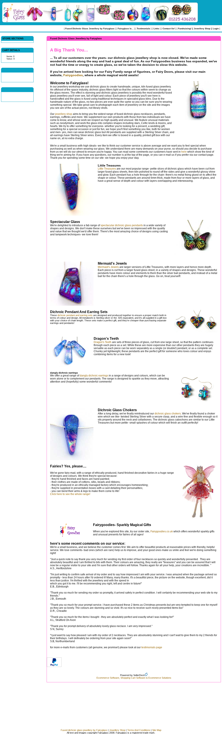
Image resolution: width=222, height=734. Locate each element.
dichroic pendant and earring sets (75, 315)
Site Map (156, 730)
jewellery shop (63, 113)
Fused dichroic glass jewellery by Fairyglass (84, 730)
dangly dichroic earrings (94, 375)
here (184, 151)
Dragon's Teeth (102, 342)
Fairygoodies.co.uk (161, 531)
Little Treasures (107, 168)
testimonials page (151, 647)
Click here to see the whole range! (70, 494)
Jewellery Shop (117, 730)
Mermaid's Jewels (108, 267)
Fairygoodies (73, 75)
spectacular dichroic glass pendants (122, 225)
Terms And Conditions (138, 730)
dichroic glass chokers (168, 413)
